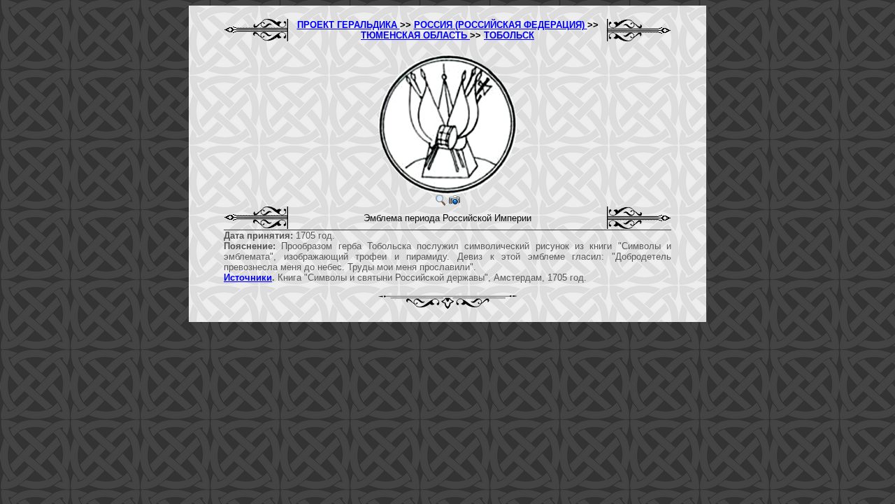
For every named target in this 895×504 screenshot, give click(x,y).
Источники (248, 277)
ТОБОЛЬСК (509, 35)
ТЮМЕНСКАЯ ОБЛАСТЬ (415, 35)
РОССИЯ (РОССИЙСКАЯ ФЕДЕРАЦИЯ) (500, 25)
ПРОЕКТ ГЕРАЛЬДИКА (348, 25)
